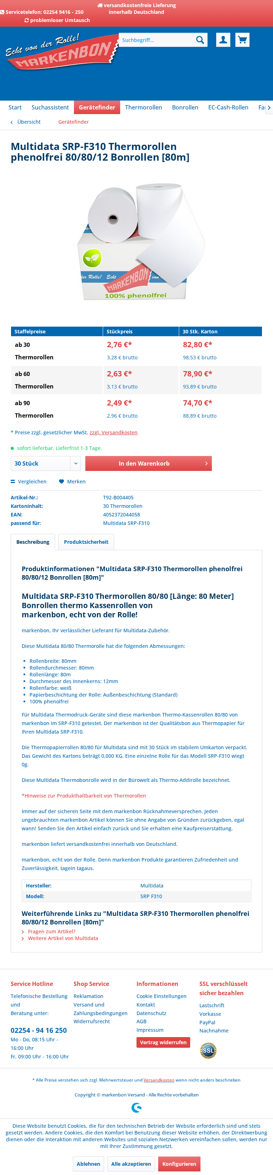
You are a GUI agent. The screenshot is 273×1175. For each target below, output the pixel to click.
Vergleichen (32, 481)
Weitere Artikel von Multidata (62, 938)
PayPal (207, 1022)
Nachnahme (214, 1030)
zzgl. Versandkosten (114, 432)
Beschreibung (32, 541)
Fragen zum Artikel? (51, 931)
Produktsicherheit (86, 541)
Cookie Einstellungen (161, 996)
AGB (141, 1021)
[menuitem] (163, 40)
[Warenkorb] (242, 40)
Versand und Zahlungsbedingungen (101, 1008)
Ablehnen (88, 1163)
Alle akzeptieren (131, 1163)
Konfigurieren (179, 1163)
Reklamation (88, 996)
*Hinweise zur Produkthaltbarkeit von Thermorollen (84, 795)
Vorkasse (210, 1013)
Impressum (150, 1029)
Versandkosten (159, 1080)
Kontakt (145, 1004)
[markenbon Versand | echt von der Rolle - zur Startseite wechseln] (64, 67)
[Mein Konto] (223, 40)
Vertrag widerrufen (163, 1042)
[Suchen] (200, 40)
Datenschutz (151, 1013)
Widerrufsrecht (92, 1021)
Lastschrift (211, 1005)
